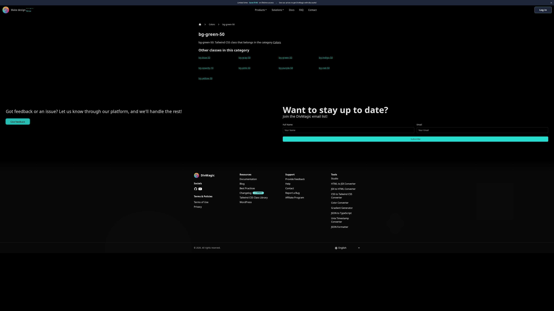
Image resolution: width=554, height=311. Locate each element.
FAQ (301, 10)
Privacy (198, 206)
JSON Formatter (339, 226)
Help (287, 183)
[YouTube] (200, 189)
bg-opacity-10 (206, 68)
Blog (242, 183)
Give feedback (17, 121)
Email (419, 124)
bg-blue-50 (204, 57)
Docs (291, 10)
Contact (312, 10)
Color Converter (340, 202)
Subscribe (415, 139)
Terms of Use (201, 202)
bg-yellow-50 (205, 78)
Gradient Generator (342, 207)
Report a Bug (292, 193)
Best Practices (247, 188)
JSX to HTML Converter (343, 188)
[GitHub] (195, 189)
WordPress (246, 202)
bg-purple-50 (286, 68)
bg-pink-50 (244, 68)
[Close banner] (551, 3)
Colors (212, 24)
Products (260, 10)
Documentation (248, 179)
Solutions (277, 10)
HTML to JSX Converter (343, 183)
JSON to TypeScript (341, 213)
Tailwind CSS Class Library (254, 197)
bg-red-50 (324, 68)
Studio (334, 178)
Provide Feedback (295, 179)
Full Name (288, 124)
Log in (543, 10)
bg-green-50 (228, 24)
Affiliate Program (294, 197)
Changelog (245, 193)
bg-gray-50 (244, 57)
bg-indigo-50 (326, 57)
